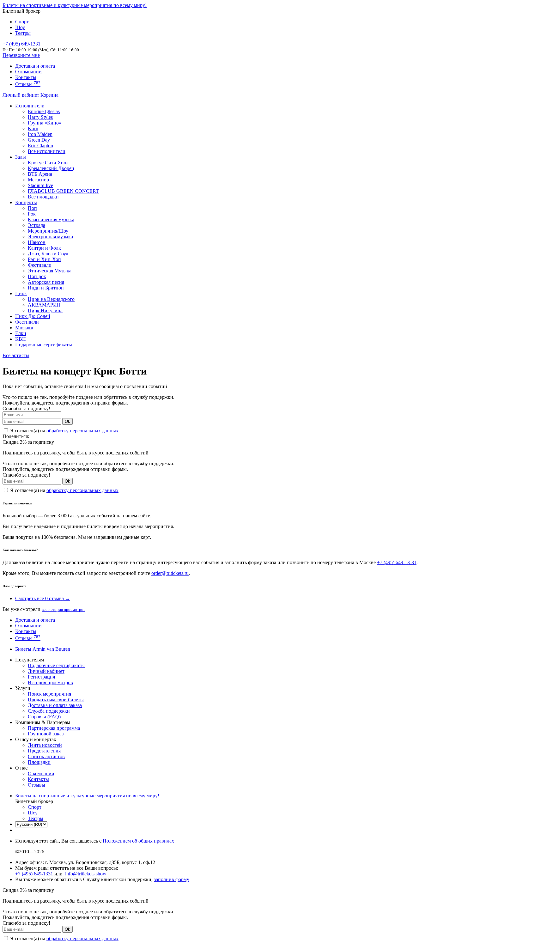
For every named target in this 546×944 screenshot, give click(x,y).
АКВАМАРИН (44, 305)
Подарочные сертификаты (43, 344)
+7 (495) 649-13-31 (396, 562)
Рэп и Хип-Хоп (44, 259)
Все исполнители (46, 151)
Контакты (25, 77)
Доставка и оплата (35, 66)
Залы (20, 157)
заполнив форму (171, 879)
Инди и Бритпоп (46, 287)
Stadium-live (40, 185)
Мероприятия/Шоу (48, 231)
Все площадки (43, 196)
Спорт (22, 21)
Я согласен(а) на (63, 430)
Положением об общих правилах (138, 841)
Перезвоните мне (21, 55)
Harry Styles (40, 117)
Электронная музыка (50, 236)
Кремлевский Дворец (51, 168)
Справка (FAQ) (44, 716)
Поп (32, 208)
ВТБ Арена (40, 174)
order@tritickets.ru (170, 573)
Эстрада (36, 225)
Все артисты (16, 355)
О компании (28, 71)
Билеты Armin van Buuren (42, 649)
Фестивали (40, 265)
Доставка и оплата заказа (55, 705)
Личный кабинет (21, 95)
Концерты (26, 202)
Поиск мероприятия (49, 694)
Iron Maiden (40, 134)
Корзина (49, 95)
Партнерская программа (54, 728)
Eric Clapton (40, 145)
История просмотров (50, 682)
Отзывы (27, 84)
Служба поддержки (49, 711)
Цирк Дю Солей (32, 316)
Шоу (20, 27)
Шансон (37, 242)
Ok (67, 421)
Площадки (39, 762)
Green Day (39, 140)
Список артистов (46, 756)
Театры (23, 33)
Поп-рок (37, 276)
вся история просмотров (63, 609)
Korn (33, 128)
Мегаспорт (39, 179)
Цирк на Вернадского (51, 299)
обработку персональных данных (82, 430)
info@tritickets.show (85, 873)
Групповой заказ (46, 733)
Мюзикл (24, 327)
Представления (44, 750)
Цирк (21, 293)
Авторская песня (46, 282)
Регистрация (41, 676)
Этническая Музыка (49, 270)
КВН (20, 339)
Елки (20, 333)
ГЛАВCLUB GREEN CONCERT (63, 191)
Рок (32, 213)
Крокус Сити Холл (48, 162)
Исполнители (30, 105)
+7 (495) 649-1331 (34, 873)
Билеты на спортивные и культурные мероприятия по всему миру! (75, 5)
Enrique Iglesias (44, 111)
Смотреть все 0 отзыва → (42, 598)
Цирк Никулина (45, 310)
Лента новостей (45, 745)
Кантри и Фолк (44, 248)
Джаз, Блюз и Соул (48, 253)
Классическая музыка (51, 219)
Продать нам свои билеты (56, 699)
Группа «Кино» (44, 122)
